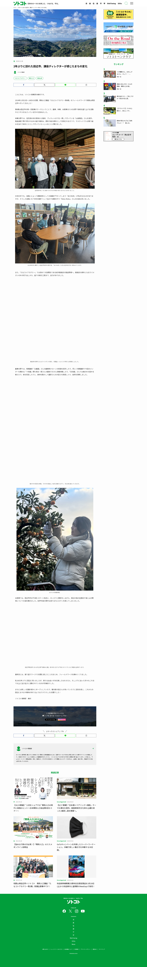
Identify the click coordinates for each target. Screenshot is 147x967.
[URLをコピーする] (86, 85)
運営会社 (95, 929)
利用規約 (76, 929)
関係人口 (31, 78)
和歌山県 (39, 78)
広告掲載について (68, 929)
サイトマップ (102, 929)
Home (15, 7)
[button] (24, 85)
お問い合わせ (45, 929)
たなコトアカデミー (20, 78)
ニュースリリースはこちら (56, 929)
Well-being (111, 3)
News (73, 924)
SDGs (120, 3)
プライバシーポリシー (86, 929)
